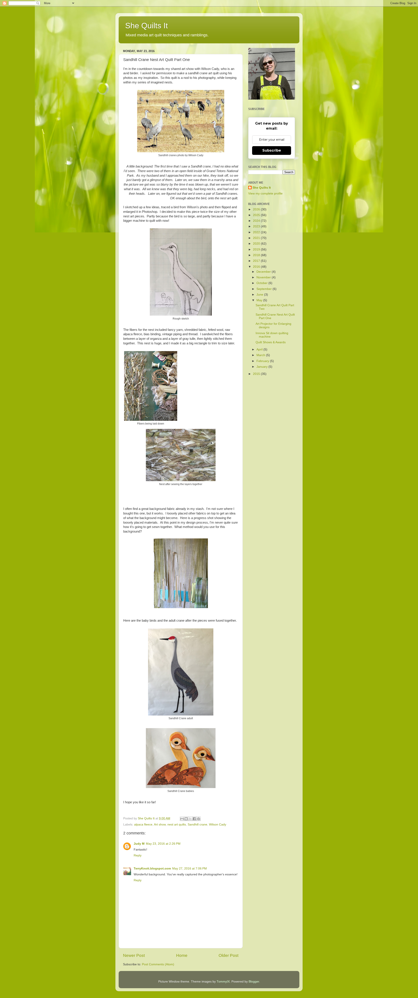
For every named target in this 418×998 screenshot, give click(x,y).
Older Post (228, 955)
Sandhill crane (197, 824)
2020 (257, 243)
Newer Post (134, 955)
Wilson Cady (217, 824)
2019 (257, 249)
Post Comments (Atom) (158, 964)
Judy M (139, 843)
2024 (257, 220)
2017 (257, 260)
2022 (257, 232)
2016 (257, 266)
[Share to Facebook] (194, 819)
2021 (257, 238)
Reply (138, 855)
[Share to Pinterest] (198, 819)
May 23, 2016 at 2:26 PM (163, 843)
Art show (160, 824)
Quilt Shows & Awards (271, 342)
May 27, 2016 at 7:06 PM (189, 868)
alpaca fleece (143, 824)
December (264, 271)
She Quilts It (146, 25)
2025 (257, 215)
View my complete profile (265, 193)
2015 (257, 374)
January (262, 366)
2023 (257, 226)
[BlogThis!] (186, 819)
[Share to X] (190, 819)
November (264, 277)
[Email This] (182, 819)
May (259, 300)
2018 (257, 255)
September (264, 289)
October (262, 283)
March (261, 355)
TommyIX (223, 981)
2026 (257, 209)
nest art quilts (176, 824)
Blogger (254, 981)
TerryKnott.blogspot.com (152, 868)
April (259, 349)
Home (181, 955)
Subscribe (271, 150)
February (263, 361)
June (260, 294)
